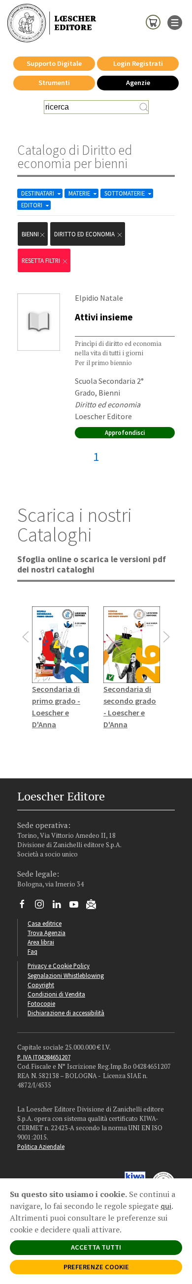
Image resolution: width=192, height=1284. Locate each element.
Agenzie (138, 82)
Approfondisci (125, 432)
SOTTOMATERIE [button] (125, 193)
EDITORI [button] (32, 205)
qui (165, 1206)
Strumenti (54, 82)
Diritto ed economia (85, 234)
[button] (25, 636)
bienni (30, 234)
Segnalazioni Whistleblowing (66, 975)
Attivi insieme (104, 317)
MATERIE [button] (80, 193)
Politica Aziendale (40, 1146)
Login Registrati (138, 63)
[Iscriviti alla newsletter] (94, 905)
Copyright (41, 985)
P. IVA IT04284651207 (43, 1057)
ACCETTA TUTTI (96, 1247)
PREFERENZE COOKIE (96, 1266)
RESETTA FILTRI (42, 260)
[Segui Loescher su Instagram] (43, 906)
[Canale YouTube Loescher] (77, 906)
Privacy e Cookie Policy (59, 966)
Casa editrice (45, 923)
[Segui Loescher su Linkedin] (60, 906)
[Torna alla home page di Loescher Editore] (51, 23)
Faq (32, 951)
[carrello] (153, 22)
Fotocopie (41, 1003)
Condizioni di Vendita (56, 994)
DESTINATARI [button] (38, 193)
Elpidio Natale (99, 298)
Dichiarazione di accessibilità (66, 1013)
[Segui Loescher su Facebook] (25, 906)
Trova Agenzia (46, 933)
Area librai (41, 942)
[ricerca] (144, 107)
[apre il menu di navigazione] (174, 22)
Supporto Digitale (54, 63)
